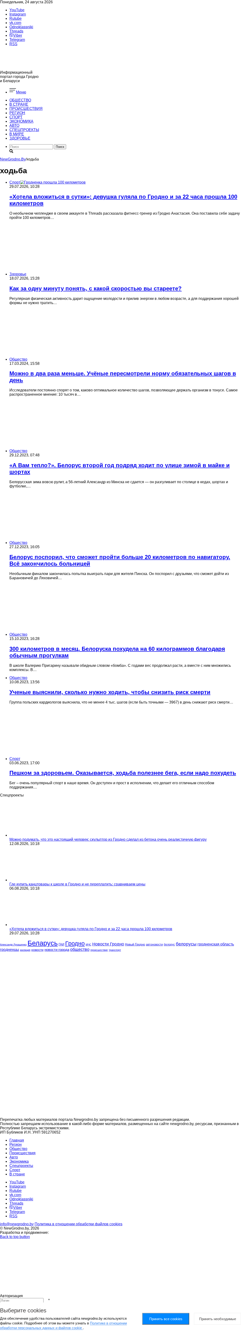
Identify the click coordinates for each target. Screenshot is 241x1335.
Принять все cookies (165, 1319)
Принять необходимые (217, 1319)
